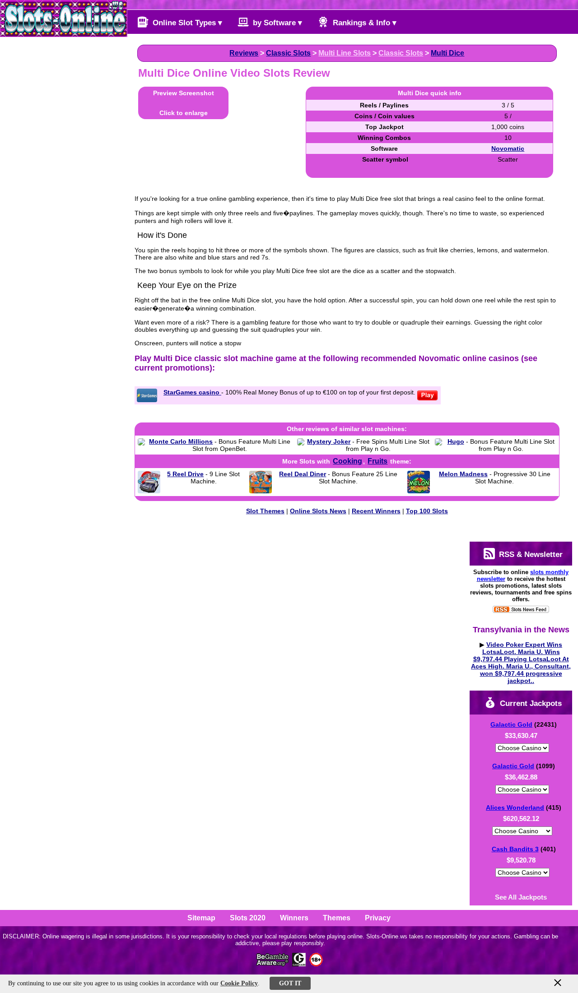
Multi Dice (447, 53)
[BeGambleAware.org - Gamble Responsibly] (273, 964)
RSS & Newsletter (530, 554)
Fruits (377, 461)
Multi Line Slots (344, 53)
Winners (294, 918)
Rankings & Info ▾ (363, 23)
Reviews (243, 53)
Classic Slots (288, 53)
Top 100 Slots (427, 511)
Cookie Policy (239, 983)
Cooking (347, 461)
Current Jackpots (530, 703)
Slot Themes (265, 511)
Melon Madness (463, 474)
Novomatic (507, 148)
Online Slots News (318, 511)
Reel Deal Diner (302, 474)
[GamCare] (299, 964)
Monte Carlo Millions (181, 441)
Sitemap (201, 918)
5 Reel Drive (185, 474)
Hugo (455, 441)
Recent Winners (376, 511)
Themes (336, 918)
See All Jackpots (521, 897)
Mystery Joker (328, 441)
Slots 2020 (248, 918)
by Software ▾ (276, 23)
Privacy (378, 918)
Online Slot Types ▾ (186, 23)
